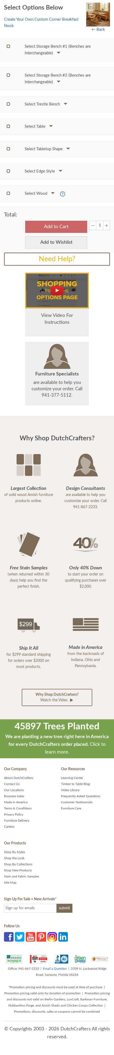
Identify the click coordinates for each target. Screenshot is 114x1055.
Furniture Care (71, 808)
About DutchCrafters (18, 777)
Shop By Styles (14, 852)
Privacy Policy (13, 814)
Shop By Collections (18, 864)
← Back (98, 30)
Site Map (10, 882)
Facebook (9, 937)
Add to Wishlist (56, 242)
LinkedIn (63, 937)
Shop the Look (14, 858)
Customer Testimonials (77, 802)
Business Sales (14, 796)
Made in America (16, 802)
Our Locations (14, 790)
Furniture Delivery (16, 820)
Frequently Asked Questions (80, 796)
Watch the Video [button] (57, 697)
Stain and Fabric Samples (21, 876)
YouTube (30, 937)
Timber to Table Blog (75, 784)
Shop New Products (18, 870)
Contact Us (12, 784)
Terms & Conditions (18, 808)
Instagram (52, 937)
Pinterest (41, 937)
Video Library (70, 790)
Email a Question (55, 968)
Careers (9, 826)
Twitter (19, 937)
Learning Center (72, 777)
